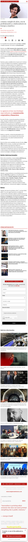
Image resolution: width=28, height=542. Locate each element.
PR (1, 28)
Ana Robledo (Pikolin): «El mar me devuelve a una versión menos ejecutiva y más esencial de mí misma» (17, 231)
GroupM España (4, 524)
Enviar (14, 323)
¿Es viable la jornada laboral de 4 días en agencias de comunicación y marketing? (12, 441)
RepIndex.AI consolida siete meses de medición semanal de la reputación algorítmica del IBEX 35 (16, 239)
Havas (14, 524)
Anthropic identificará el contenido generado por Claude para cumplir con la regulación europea (17, 263)
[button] (5, 40)
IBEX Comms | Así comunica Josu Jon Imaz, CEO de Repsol (13, 368)
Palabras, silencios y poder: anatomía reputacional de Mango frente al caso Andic (12, 386)
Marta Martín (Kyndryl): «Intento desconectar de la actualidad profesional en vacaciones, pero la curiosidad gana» (16, 247)
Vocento (10, 524)
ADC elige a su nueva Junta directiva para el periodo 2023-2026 (12, 459)
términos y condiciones (12, 313)
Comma (2, 38)
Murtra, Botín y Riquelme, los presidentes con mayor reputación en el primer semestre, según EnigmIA (17, 271)
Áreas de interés (6, 307)
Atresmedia (8, 521)
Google (21, 521)
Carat (18, 524)
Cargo (3, 295)
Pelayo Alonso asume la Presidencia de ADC (12, 423)
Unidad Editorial (12, 522)
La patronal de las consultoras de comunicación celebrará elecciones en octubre (14, 477)
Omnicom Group (20, 522)
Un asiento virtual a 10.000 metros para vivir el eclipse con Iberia (17, 254)
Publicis (5, 522)
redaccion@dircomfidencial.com (14, 491)
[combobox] (11, 500)
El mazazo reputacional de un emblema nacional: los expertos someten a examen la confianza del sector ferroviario (14, 405)
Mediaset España (15, 521)
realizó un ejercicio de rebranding (18, 51)
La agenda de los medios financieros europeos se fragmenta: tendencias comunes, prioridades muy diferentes (14, 349)
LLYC (2, 522)
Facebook (3, 521)
